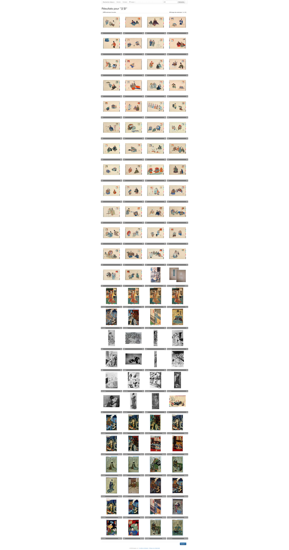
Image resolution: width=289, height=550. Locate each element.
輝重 (124, 349)
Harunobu (169, 349)
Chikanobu (147, 454)
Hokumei (125, 412)
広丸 (102, 412)
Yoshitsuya (169, 538)
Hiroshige (147, 286)
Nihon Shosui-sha (171, 286)
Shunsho (169, 370)
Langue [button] (132, 2)
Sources (118, 2)
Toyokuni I (125, 496)
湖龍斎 (124, 370)
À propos (125, 2)
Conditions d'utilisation (143, 548)
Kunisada (103, 328)
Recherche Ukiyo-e (108, 2)
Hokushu (103, 496)
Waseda (120, 433)
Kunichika (125, 328)
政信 (102, 349)
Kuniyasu (103, 475)
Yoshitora (169, 328)
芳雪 (168, 412)
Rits (121, 33)
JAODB (164, 286)
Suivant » (183, 544)
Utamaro (169, 391)
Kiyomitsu (147, 370)
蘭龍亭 (146, 412)
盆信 (146, 349)
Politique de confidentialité (154, 548)
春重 (102, 370)
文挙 (102, 33)
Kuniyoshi (103, 307)
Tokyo (120, 307)
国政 (124, 538)
